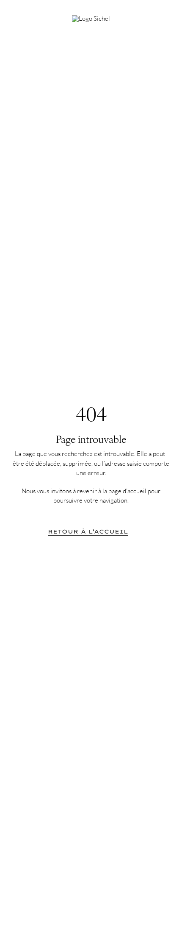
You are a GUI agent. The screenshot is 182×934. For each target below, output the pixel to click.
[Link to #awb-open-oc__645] (160, 15)
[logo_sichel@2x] (91, 18)
